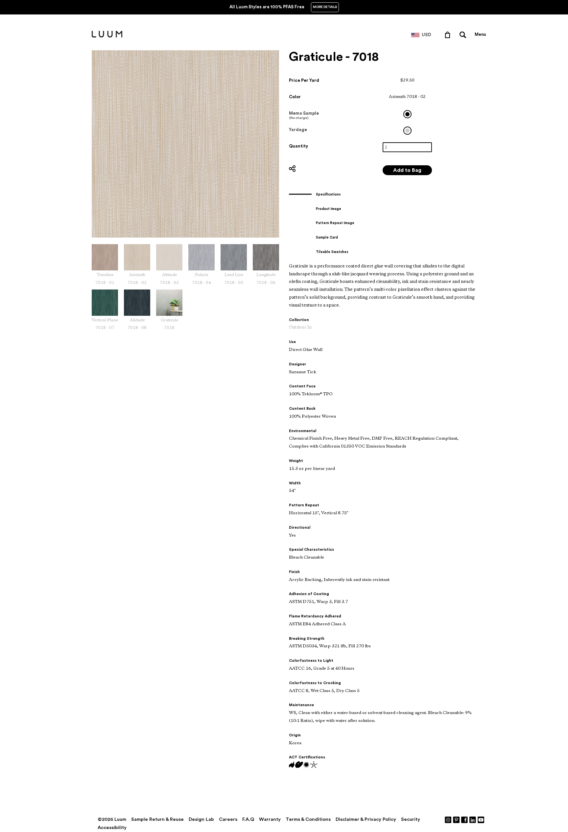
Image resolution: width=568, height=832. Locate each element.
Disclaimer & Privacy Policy (366, 819)
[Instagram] (448, 819)
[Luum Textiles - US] (107, 36)
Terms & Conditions (308, 819)
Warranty (270, 819)
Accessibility (112, 827)
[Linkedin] (473, 819)
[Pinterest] (456, 819)
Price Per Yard (304, 80)
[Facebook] (464, 819)
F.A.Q (248, 819)
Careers (228, 819)
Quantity (298, 146)
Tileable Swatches (332, 252)
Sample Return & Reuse (157, 819)
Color (295, 97)
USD (426, 35)
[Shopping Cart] (448, 34)
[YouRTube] (481, 819)
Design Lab (201, 819)
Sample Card (327, 237)
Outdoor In (300, 327)
